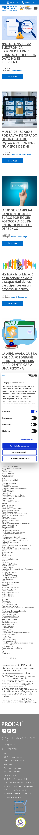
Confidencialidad (8, 498)
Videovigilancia (7, 646)
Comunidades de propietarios (13, 497)
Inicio (6, 753)
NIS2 (3, 597)
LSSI (3, 581)
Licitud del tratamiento (10, 577)
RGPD (25, 699)
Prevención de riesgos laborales (14, 611)
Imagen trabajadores (10, 559)
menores (5, 586)
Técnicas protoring (9, 639)
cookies (4, 503)
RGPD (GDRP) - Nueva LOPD (16, 779)
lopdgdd (21, 689)
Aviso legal (8, 764)
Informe (5, 560)
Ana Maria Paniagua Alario (21, 154)
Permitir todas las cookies (19, 446)
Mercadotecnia (7, 591)
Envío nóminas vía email (11, 537)
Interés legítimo (18, 686)
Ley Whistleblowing (9, 576)
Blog (3, 478)
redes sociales (27, 697)
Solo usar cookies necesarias (19, 458)
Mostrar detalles (27, 439)
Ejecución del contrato (10, 530)
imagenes (18, 685)
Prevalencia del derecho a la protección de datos (18, 608)
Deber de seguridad (9, 512)
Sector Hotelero (8, 626)
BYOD (4, 482)
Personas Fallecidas (9, 604)
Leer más (12, 76)
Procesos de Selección (10, 616)
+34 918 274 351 (31, 2)
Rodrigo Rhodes (17, 70)
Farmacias (5, 544)
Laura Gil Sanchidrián (19, 297)
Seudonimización (8, 634)
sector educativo (8, 624)
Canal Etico (6, 485)
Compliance (6, 493)
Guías (4, 550)
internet (11, 686)
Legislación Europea (9, 572)
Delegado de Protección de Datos (14, 513)
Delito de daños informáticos (13, 515)
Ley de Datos (7, 574)
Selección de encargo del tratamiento (16, 633)
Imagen (4, 557)
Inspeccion (6, 562)
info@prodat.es (11, 744)
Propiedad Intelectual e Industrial (18, 793)
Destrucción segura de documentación (17, 523)
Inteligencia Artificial (9, 564)
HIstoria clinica (7, 552)
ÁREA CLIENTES (15, 2)
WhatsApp (6, 653)
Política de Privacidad (12, 768)
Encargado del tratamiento (12, 534)
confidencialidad (28, 668)
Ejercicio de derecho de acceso (13, 532)
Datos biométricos (9, 505)
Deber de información (10, 510)
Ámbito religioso (8, 473)
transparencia (14, 702)
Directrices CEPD (8, 527)
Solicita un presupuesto (14, 760)
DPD (10, 683)
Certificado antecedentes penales (14, 488)
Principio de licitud (9, 614)
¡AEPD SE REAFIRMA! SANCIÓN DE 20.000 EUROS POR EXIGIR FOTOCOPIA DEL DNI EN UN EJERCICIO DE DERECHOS (17, 219)
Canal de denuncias (9, 483)
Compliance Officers (12, 797)
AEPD (4, 470)
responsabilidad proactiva (14, 700)
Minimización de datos (10, 592)
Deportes (5, 517)
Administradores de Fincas (12, 468)
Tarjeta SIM (6, 638)
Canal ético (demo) (11, 775)
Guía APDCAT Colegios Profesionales (16, 549)
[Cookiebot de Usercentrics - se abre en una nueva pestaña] (28, 375)
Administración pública (10, 466)
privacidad (10, 694)
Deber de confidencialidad (12, 508)
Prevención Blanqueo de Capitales (18, 786)
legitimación (9, 689)
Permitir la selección (19, 452)
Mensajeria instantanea (11, 587)
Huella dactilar (7, 555)
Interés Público (7, 567)
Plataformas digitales (10, 606)
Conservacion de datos (10, 502)
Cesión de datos (8, 490)
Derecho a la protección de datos (14, 680)
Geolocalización (8, 547)
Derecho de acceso (9, 518)
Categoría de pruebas (10, 487)
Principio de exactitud (10, 612)
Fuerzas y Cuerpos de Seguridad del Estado (18, 545)
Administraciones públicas (9, 666)
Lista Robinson (7, 579)
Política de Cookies (12, 771)
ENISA (4, 535)
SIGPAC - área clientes (13, 757)
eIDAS (4, 529)
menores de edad (23, 691)
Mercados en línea (9, 589)
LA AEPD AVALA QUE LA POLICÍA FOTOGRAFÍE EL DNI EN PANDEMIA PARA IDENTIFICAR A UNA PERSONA (19, 360)
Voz (3, 651)
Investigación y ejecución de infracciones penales (17, 570)
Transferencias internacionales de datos (17, 643)
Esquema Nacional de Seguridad (14, 539)
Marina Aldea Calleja (19, 236)
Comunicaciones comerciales (13, 495)
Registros (5, 621)
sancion (35, 700)
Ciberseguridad (8, 492)
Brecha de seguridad (10, 480)
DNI (8, 683)
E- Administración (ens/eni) (15, 790)
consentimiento (11, 670)
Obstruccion (6, 601)
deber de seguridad (21, 676)
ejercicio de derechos (18, 683)
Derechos (5, 522)
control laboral (24, 671)
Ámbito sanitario (8, 475)
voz (3, 649)
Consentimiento (8, 500)
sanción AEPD (6, 702)
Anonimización (7, 476)
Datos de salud (7, 507)
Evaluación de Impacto (10, 542)
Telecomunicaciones (9, 641)
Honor (4, 554)
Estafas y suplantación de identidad (15, 540)
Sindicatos (5, 636)
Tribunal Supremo (9, 644)
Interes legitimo (8, 565)
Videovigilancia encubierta (12, 648)
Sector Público (7, 631)
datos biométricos (7, 674)
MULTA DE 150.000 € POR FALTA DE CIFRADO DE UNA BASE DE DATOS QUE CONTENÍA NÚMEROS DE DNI (19, 138)
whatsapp (34, 702)
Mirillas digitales (8, 594)
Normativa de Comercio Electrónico (19, 782)
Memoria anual (7, 584)
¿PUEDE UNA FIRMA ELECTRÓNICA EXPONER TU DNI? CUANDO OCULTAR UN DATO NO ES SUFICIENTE (19, 53)
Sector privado (7, 628)
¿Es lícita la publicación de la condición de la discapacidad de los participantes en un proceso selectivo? (18, 281)
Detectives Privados (9, 525)
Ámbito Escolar (7, 471)
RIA (31, 700)
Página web (6, 602)
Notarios (5, 599)
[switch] (34, 418)
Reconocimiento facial (10, 618)
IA (9, 685)
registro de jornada (9, 619)
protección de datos (17, 694)
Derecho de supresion (10, 520)
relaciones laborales (9, 623)
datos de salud (18, 674)
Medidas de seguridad (10, 582)
